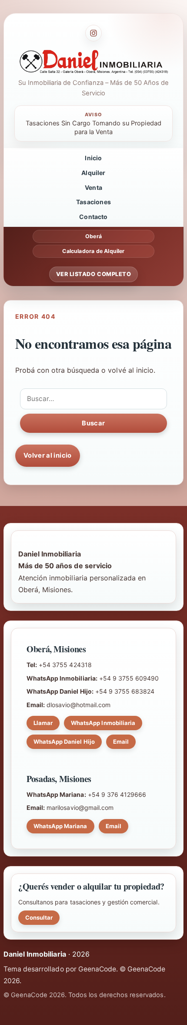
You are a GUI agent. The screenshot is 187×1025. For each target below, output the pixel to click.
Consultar (39, 917)
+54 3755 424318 (65, 664)
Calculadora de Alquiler (93, 251)
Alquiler (93, 172)
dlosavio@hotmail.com (78, 704)
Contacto (93, 216)
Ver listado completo (93, 274)
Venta (93, 187)
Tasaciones (93, 202)
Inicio (93, 158)
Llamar (43, 722)
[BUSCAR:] (93, 398)
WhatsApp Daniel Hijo (64, 741)
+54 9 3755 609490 (129, 678)
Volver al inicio (47, 455)
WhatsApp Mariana (60, 826)
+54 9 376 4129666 (117, 794)
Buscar (93, 423)
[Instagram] (93, 33)
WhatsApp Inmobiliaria (103, 722)
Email (121, 741)
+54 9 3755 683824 (125, 691)
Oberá (93, 236)
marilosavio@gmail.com (80, 807)
